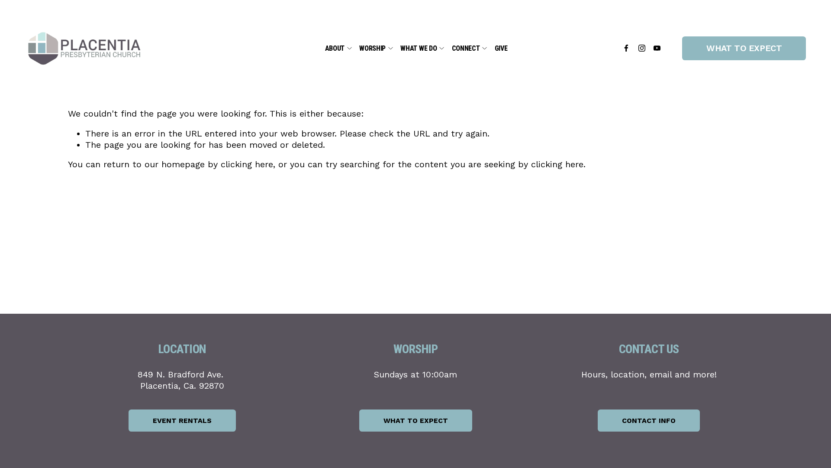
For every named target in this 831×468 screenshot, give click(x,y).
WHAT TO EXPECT (415, 420)
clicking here (247, 164)
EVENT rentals (182, 420)
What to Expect (744, 48)
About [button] (335, 48)
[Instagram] (642, 48)
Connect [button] (466, 48)
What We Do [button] (418, 48)
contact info (649, 420)
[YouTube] (657, 48)
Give (501, 48)
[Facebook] (626, 48)
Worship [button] (372, 48)
